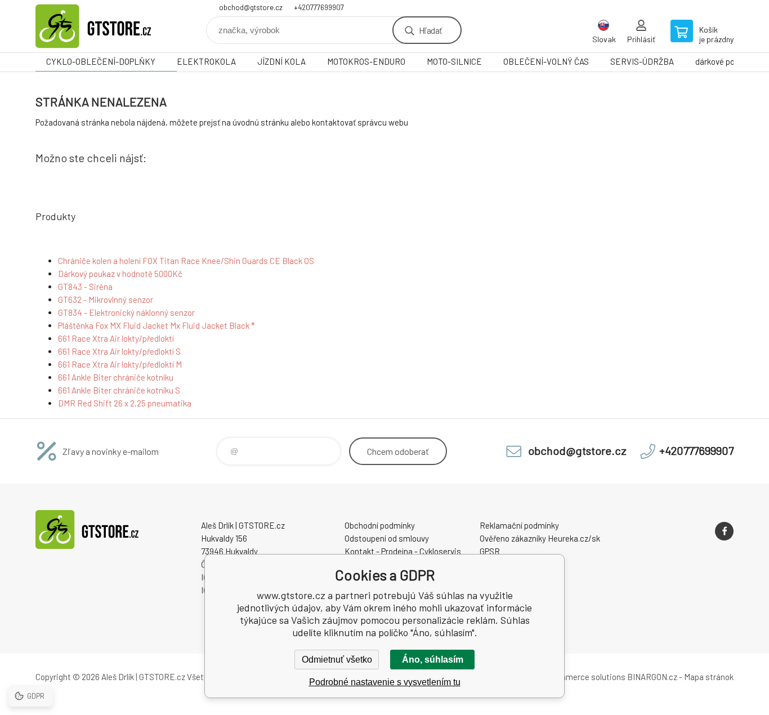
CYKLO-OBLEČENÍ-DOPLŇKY (100, 61)
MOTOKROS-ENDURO (366, 61)
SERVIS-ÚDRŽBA (642, 61)
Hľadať (430, 30)
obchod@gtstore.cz (251, 7)
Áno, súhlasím (432, 659)
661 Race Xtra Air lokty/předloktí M (120, 364)
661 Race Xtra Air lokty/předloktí (116, 338)
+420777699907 (319, 7)
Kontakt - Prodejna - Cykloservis (403, 551)
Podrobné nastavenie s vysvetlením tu (384, 682)
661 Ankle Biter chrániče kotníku (115, 377)
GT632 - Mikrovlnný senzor (105, 299)
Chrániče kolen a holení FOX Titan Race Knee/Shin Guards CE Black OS (186, 261)
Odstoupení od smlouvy (387, 538)
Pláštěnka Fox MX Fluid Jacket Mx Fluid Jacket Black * (156, 325)
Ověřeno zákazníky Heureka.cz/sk (540, 538)
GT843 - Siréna (85, 286)
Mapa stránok (709, 677)
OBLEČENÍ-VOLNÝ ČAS (546, 61)
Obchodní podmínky (380, 525)
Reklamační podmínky (519, 525)
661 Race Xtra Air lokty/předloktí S (119, 351)
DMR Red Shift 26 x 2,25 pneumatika (124, 403)
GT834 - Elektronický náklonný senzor (126, 312)
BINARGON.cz (652, 677)
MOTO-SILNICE (454, 61)
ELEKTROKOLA (206, 61)
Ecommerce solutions (584, 677)
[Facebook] (724, 531)
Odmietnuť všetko (337, 659)
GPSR (490, 551)
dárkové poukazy (725, 61)
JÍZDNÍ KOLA (281, 61)
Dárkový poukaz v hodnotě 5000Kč (120, 274)
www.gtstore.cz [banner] (103, 26)
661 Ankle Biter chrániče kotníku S (119, 390)
